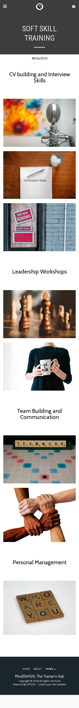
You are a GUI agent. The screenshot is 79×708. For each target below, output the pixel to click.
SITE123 (31, 684)
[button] (5, 6)
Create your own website (52, 684)
